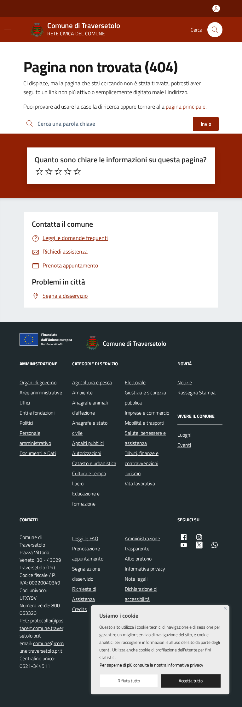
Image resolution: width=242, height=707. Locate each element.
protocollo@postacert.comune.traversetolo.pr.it (41, 628)
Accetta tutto (191, 680)
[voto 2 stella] (49, 171)
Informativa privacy (145, 568)
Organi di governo (38, 382)
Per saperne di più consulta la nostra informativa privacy (151, 665)
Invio (206, 124)
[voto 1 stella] (39, 171)
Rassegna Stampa (196, 392)
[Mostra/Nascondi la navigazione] (7, 29)
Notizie (184, 382)
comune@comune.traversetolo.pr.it (42, 647)
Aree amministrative (41, 392)
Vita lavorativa (140, 483)
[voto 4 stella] (67, 171)
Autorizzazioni (86, 453)
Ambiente (82, 392)
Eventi (184, 445)
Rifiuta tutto (129, 680)
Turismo (133, 473)
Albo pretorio (138, 558)
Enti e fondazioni (37, 412)
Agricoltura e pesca (92, 382)
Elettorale (135, 382)
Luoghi (184, 435)
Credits (79, 609)
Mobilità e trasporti (144, 423)
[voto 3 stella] (58, 171)
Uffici (25, 402)
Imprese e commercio (147, 412)
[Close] (225, 608)
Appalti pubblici (88, 443)
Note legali (136, 579)
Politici (26, 423)
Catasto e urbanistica (94, 463)
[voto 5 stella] (77, 171)
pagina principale (185, 106)
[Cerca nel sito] (214, 29)
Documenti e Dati (38, 453)
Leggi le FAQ (85, 538)
